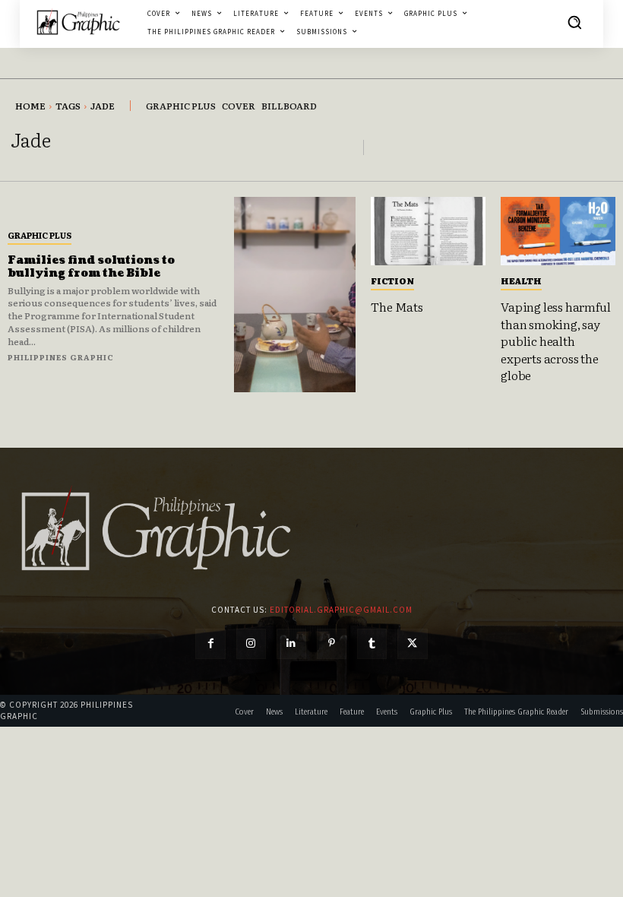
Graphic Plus (39, 235)
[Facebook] (210, 643)
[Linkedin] (291, 643)
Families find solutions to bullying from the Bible (91, 267)
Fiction (392, 280)
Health (521, 280)
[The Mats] (428, 231)
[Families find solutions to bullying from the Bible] (295, 294)
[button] (574, 22)
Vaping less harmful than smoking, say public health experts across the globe (555, 340)
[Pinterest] (331, 643)
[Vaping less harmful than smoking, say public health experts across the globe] (558, 231)
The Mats (396, 306)
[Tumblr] (372, 643)
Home (30, 106)
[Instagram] (251, 643)
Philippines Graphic (61, 357)
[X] (412, 643)
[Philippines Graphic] (78, 22)
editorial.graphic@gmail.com (341, 609)
